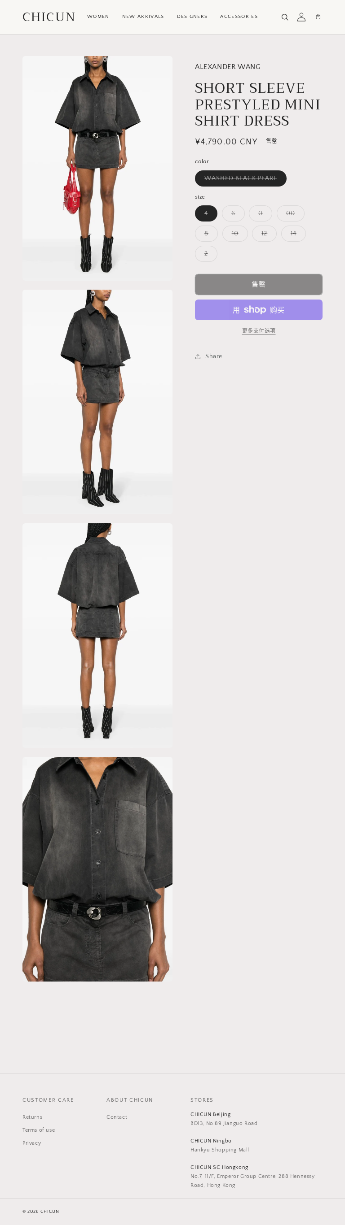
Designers (192, 16)
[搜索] (284, 17)
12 (267, 236)
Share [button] (213, 356)
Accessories (239, 16)
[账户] (301, 17)
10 (238, 236)
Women (98, 16)
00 (293, 215)
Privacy (31, 1143)
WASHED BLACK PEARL (243, 180)
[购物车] (318, 17)
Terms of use (38, 1130)
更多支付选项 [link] (259, 331)
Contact (116, 1117)
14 (297, 236)
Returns (32, 1117)
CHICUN (49, 17)
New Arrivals (143, 16)
